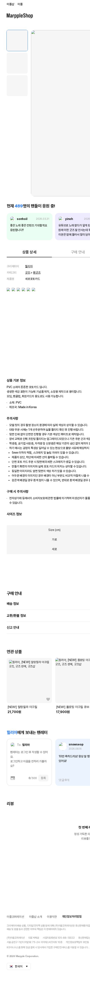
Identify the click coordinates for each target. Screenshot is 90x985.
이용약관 (52, 916)
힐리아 (28, 266)
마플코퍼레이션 (15, 916)
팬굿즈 (36, 272)
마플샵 (10, 4)
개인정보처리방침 (72, 916)
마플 (20, 4)
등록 (43, 778)
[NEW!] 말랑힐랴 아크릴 (22, 707)
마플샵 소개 (35, 916)
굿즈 (27, 272)
